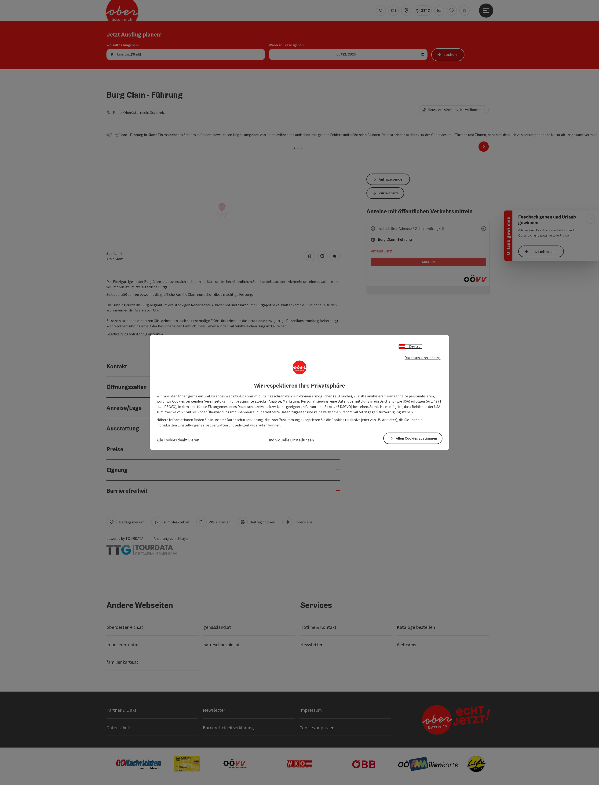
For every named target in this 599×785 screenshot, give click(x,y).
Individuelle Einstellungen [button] (291, 440)
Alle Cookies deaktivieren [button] (178, 440)
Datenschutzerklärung (423, 357)
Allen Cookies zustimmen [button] (416, 438)
